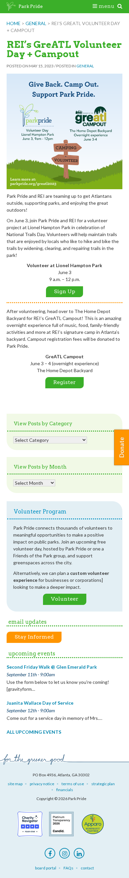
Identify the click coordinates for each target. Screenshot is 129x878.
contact (87, 867)
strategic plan (103, 783)
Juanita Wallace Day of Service (40, 703)
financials (64, 789)
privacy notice (42, 783)
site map (15, 783)
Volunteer (64, 599)
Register (64, 382)
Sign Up (64, 291)
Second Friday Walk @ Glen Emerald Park (52, 667)
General (35, 23)
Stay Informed (34, 637)
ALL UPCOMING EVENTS (34, 732)
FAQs (68, 867)
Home (14, 23)
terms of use (73, 783)
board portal (45, 867)
